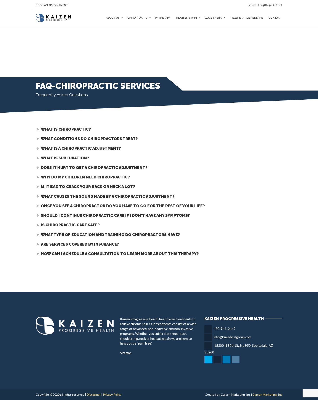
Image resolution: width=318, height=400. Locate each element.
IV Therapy (163, 17)
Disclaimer (94, 394)
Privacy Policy (112, 394)
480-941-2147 (225, 328)
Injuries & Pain (186, 17)
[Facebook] (218, 359)
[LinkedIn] (227, 359)
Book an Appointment (52, 5)
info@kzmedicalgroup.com (232, 337)
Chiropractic (137, 17)
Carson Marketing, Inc (267, 394)
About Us (113, 17)
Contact (275, 17)
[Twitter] (208, 359)
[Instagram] (236, 359)
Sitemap (126, 353)
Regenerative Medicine (247, 17)
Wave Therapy (215, 17)
